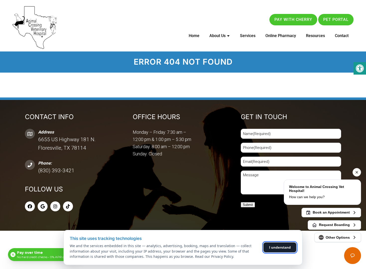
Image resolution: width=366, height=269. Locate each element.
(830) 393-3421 (56, 171)
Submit (248, 205)
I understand (280, 247)
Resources (315, 35)
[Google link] (43, 206)
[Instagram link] (55, 206)
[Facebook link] (30, 206)
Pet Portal (336, 19)
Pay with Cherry (293, 19)
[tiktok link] (68, 206)
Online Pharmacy (280, 35)
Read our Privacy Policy (214, 256)
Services (247, 35)
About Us (217, 35)
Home (194, 35)
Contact (342, 35)
